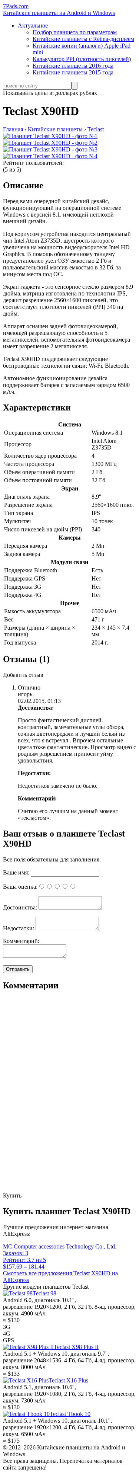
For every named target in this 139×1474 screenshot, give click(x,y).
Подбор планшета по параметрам (75, 32)
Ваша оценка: (20, 886)
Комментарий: (21, 941)
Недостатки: (18, 928)
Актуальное (33, 25)
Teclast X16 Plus (68, 1380)
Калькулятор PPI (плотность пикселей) (82, 59)
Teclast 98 (44, 1293)
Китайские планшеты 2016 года (73, 66)
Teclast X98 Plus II (76, 1347)
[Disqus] (69, 1098)
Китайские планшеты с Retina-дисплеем (83, 39)
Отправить (18, 969)
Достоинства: (20, 907)
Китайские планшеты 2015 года (73, 72)
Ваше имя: (16, 872)
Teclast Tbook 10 (70, 1414)
